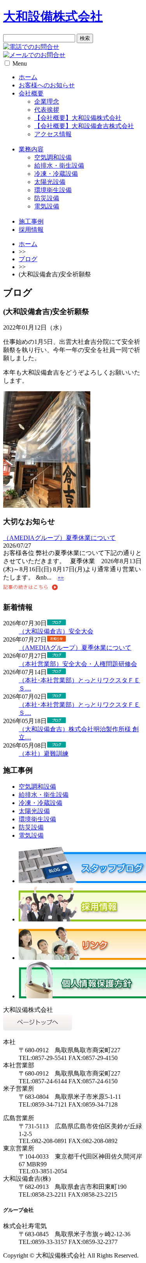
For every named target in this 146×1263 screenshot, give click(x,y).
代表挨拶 (46, 109)
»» (61, 577)
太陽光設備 (49, 182)
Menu (19, 63)
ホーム (28, 77)
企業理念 (46, 101)
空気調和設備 (53, 157)
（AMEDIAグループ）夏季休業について (59, 537)
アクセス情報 (53, 134)
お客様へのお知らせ (47, 85)
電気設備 (46, 206)
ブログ (28, 259)
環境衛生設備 (53, 190)
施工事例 (31, 221)
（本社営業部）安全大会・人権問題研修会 (78, 664)
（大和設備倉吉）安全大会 (56, 631)
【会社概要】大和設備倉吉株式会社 (84, 126)
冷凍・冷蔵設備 (56, 173)
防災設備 (46, 198)
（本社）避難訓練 (44, 753)
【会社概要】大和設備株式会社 (77, 118)
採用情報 (31, 229)
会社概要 (31, 93)
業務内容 (31, 149)
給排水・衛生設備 (59, 165)
